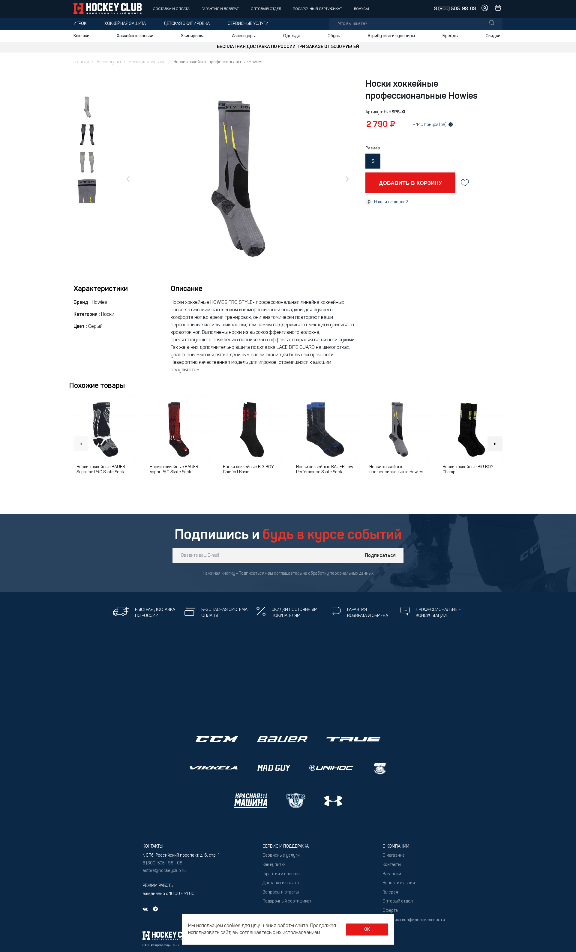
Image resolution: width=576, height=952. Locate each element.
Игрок (80, 24)
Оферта (390, 911)
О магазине (393, 855)
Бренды (450, 36)
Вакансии (391, 874)
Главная (81, 62)
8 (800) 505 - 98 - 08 (162, 863)
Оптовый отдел (266, 9)
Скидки (493, 36)
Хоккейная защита (125, 24)
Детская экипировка (187, 24)
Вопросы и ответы (280, 892)
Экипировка (193, 36)
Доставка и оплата (171, 9)
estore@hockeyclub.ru (164, 871)
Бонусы (361, 9)
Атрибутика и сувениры (391, 36)
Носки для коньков (147, 62)
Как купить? (273, 865)
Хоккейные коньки (135, 36)
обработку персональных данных (341, 573)
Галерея (390, 892)
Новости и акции (398, 883)
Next (495, 443)
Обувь (334, 36)
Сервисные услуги (248, 24)
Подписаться (380, 555)
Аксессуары (244, 36)
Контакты (391, 865)
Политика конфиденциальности (413, 920)
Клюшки (81, 36)
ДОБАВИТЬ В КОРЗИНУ (410, 183)
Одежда (291, 36)
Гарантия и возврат (220, 9)
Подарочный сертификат (317, 9)
